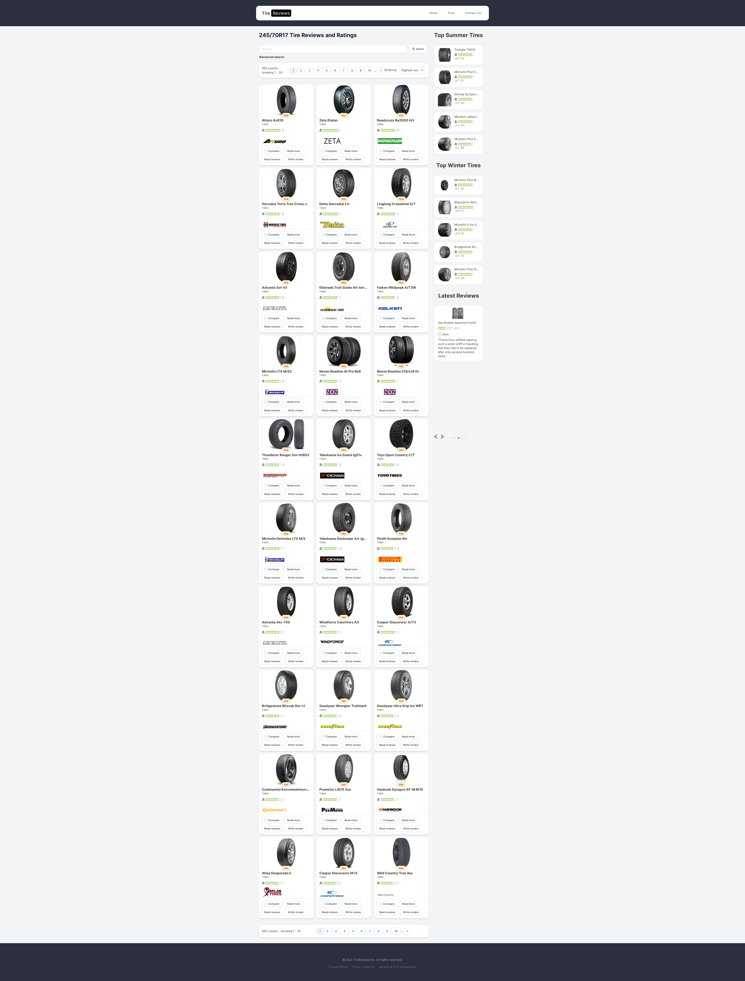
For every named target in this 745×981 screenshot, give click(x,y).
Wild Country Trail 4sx (395, 873)
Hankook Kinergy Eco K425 (457, 323)
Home (433, 13)
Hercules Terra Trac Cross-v (284, 204)
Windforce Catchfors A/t (339, 622)
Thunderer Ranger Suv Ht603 (285, 455)
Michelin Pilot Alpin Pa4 (470, 269)
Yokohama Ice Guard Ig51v (340, 455)
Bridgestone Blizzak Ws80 (472, 247)
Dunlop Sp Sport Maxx (469, 94)
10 (369, 70)
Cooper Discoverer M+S (338, 873)
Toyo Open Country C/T (396, 455)
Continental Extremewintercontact (290, 789)
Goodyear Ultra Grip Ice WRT (400, 706)
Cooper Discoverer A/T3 (396, 622)
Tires (451, 13)
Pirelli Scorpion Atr (392, 539)
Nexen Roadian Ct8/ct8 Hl (398, 371)
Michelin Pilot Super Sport (472, 139)
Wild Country (385, 894)
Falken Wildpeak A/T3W (396, 287)
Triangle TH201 (464, 49)
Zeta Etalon (328, 120)
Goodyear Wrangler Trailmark (343, 706)
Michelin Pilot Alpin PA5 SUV (474, 180)
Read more (293, 151)
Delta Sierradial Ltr (334, 204)
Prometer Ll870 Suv (335, 789)
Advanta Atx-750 (276, 622)
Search (420, 48)
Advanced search (271, 57)
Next (441, 436)
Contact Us (473, 13)
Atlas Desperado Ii (276, 873)
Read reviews (272, 159)
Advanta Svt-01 (274, 287)
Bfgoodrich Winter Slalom (471, 202)
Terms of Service (364, 967)
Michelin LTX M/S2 (277, 371)
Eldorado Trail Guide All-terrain (344, 287)
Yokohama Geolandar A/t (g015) (345, 539)
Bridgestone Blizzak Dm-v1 (283, 706)
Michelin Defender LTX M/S (283, 539)
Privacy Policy (339, 967)
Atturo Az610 (272, 120)
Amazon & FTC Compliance (397, 967)
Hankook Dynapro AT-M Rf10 (400, 789)
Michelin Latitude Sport (470, 117)
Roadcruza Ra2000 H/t (395, 120)
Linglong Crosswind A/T (396, 204)
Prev (436, 436)
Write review (295, 159)
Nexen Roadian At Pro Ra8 (340, 371)
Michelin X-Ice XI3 (466, 224)
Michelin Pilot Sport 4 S (470, 72)
